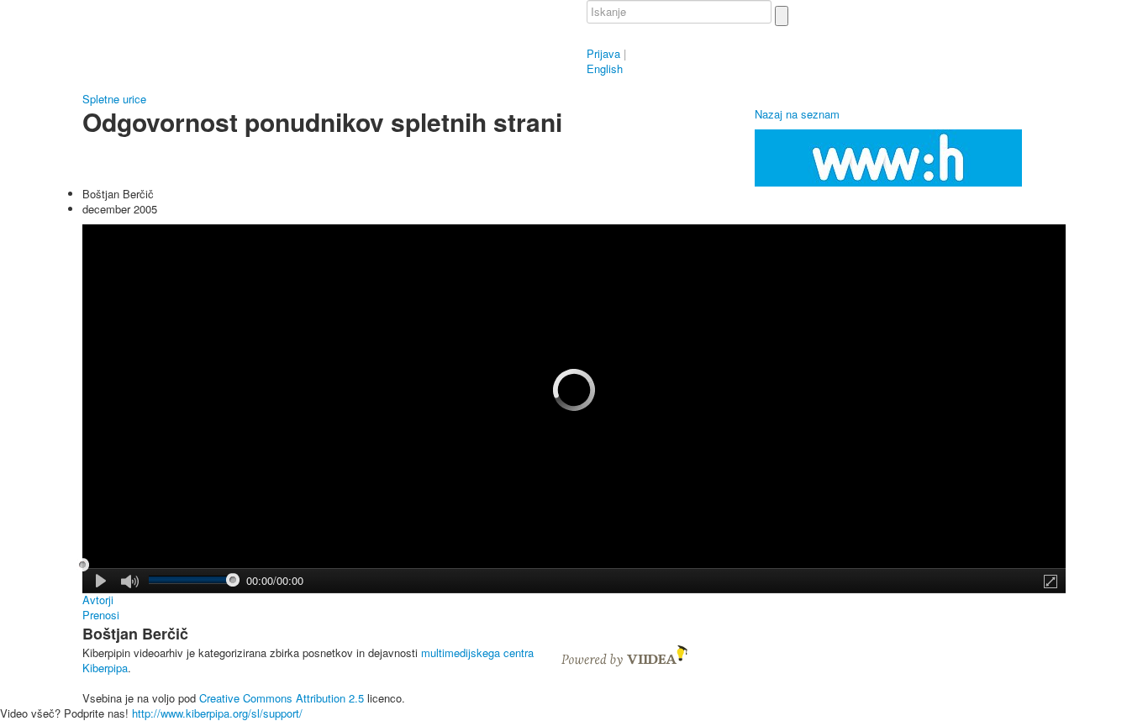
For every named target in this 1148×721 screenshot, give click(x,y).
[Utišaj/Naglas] (130, 582)
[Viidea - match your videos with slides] (624, 654)
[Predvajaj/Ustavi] (101, 580)
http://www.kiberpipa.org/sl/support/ (217, 713)
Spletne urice (114, 99)
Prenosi (100, 615)
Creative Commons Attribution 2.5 (281, 698)
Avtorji (97, 600)
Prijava (603, 53)
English (605, 68)
